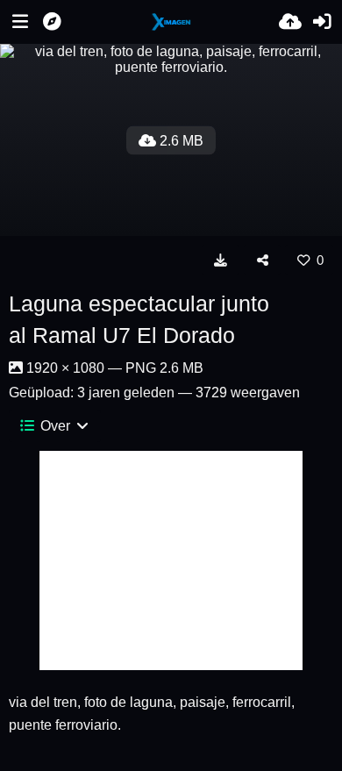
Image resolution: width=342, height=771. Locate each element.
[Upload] (290, 22)
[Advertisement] (171, 560)
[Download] (220, 260)
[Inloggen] (321, 22)
